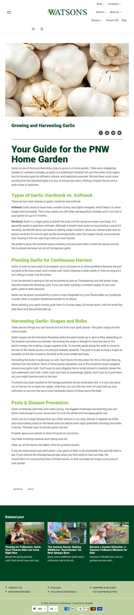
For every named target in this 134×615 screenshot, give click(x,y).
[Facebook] (101, 133)
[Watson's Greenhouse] (67, 12)
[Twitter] (107, 133)
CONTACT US (15, 587)
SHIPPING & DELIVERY (104, 587)
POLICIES (56, 587)
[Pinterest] (113, 133)
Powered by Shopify (83, 603)
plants (31, 489)
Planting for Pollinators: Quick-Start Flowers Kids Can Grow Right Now (23, 550)
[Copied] (119, 133)
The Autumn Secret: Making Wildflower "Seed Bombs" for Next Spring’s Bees (64, 550)
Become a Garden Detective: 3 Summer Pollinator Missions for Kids (108, 550)
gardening (17, 489)
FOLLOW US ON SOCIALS (64, 591)
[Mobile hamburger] (8, 12)
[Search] (33, 29)
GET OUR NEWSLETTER (105, 591)
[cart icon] (42, 29)
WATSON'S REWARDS (19, 591)
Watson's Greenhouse (61, 603)
